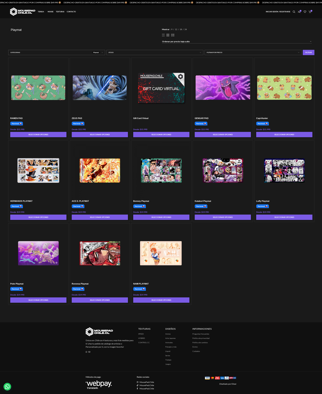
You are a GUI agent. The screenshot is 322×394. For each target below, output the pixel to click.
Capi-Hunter (262, 118)
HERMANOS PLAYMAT (21, 201)
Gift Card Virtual (140, 118)
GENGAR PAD (202, 118)
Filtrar (308, 52)
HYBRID (141, 338)
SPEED (141, 334)
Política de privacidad (201, 338)
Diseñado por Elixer (227, 384)
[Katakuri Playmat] (223, 171)
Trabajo (168, 360)
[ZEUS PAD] (100, 88)
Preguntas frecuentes (200, 334)
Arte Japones (170, 338)
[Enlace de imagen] (99, 384)
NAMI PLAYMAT (141, 284)
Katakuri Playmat (203, 201)
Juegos (168, 364)
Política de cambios (200, 342)
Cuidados (196, 351)
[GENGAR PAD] (223, 88)
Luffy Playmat (262, 201)
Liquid (167, 351)
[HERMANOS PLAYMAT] (38, 171)
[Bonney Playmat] (161, 171)
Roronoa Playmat (80, 284)
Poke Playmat (16, 284)
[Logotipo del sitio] (22, 11)
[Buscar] (294, 11)
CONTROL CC (144, 342)
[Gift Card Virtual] (161, 88)
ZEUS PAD (77, 118)
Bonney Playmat (141, 201)
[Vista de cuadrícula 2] (168, 35)
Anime (168, 334)
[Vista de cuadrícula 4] (172, 35)
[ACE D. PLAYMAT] (100, 171)
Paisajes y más (170, 347)
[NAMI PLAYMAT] (161, 253)
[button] (7, 386)
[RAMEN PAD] (38, 88)
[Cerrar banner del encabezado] (319, 2)
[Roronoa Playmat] (100, 253)
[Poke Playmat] (38, 253)
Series (167, 355)
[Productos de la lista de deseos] (304, 11)
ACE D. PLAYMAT (80, 201)
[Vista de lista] (163, 35)
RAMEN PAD (16, 118)
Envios (195, 347)
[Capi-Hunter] (284, 88)
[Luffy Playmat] (284, 171)
